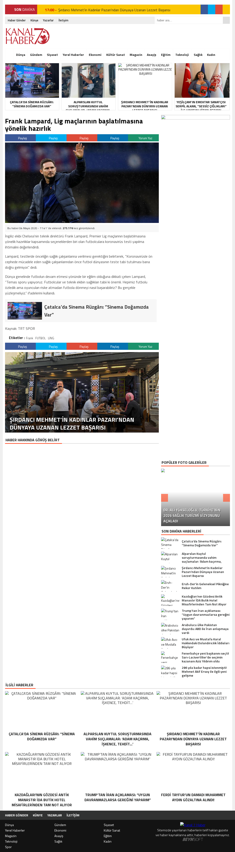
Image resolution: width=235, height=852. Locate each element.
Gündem (36, 54)
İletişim (63, 20)
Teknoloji (182, 54)
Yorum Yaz (145, 138)
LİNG (51, 338)
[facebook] (204, 9)
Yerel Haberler (73, 54)
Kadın (211, 54)
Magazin (136, 54)
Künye (34, 20)
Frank (29, 338)
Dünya (20, 54)
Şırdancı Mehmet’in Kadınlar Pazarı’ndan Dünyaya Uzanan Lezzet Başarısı (114, 9)
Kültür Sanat (115, 54)
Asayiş (151, 54)
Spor (8, 846)
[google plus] (219, 9)
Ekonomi (95, 54)
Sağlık (198, 54)
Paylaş (22, 138)
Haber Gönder (17, 20)
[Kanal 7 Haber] (28, 36)
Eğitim (166, 54)
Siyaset (52, 54)
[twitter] (211, 9)
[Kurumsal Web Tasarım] (192, 839)
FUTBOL (40, 338)
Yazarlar (48, 20)
